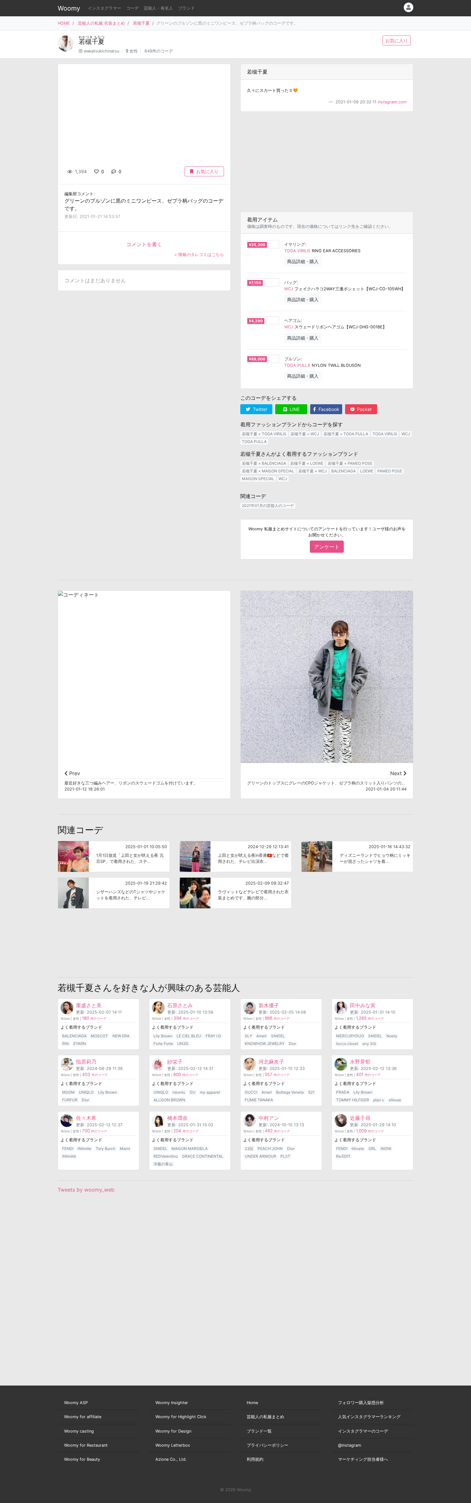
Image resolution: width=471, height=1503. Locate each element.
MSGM (68, 1092)
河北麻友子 (271, 1061)
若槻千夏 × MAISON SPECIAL (268, 471)
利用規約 (255, 1459)
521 (311, 1092)
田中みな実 (363, 1005)
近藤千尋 (360, 1118)
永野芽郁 (360, 1061)
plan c (378, 1099)
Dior (292, 1043)
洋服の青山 (163, 1163)
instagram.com (392, 102)
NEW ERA (120, 1035)
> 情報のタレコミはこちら (199, 254)
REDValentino (165, 1156)
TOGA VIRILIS (297, 250)
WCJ (288, 288)
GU (192, 1092)
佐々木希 (86, 1118)
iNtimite (84, 1148)
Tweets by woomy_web (86, 1189)
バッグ (290, 282)
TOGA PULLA (297, 365)
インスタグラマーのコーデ (363, 1431)
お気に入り (396, 40)
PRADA (342, 1092)
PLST (285, 1156)
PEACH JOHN (270, 1148)
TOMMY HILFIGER (352, 1099)
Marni (125, 1148)
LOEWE (366, 471)
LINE (294, 409)
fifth (65, 1043)
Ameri (261, 1035)
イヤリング (294, 244)
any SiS (369, 1043)
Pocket (364, 409)
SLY (248, 1035)
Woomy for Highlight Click (180, 1416)
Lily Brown (162, 1035)
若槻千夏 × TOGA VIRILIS (264, 433)
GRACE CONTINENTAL (202, 1156)
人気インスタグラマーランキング (369, 1416)
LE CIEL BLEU (189, 1035)
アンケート (327, 546)
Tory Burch (105, 1148)
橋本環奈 (177, 1118)
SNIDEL (278, 1035)
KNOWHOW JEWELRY (265, 1043)
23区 (249, 1148)
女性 (133, 51)
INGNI (386, 1148)
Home (252, 1402)
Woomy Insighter (171, 1402)
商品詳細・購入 (302, 261)
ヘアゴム (292, 320)
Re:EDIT (343, 1156)
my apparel (210, 1092)
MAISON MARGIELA (189, 1148)
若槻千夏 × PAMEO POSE (350, 463)
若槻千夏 (141, 23)
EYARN (79, 1043)
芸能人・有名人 (158, 8)
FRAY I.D (213, 1035)
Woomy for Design (173, 1431)
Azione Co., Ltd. (171, 1459)
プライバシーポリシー (267, 1445)
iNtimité (69, 1156)
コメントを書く (144, 244)
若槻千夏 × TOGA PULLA (346, 433)
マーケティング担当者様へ (363, 1459)
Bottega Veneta (290, 1092)
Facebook (328, 409)
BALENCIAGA (343, 471)
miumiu (178, 1092)
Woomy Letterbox (172, 1445)
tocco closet (347, 1043)
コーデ (132, 8)
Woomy (69, 8)
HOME (64, 23)
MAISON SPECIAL (258, 478)
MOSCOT (99, 1035)
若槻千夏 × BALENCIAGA (264, 463)
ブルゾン (292, 359)
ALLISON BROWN (169, 1099)
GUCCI (251, 1092)
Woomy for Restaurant (86, 1445)
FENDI (67, 1148)
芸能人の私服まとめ (265, 1416)
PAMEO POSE (389, 471)
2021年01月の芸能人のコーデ (268, 505)
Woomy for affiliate (82, 1416)
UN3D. (183, 1043)
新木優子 (269, 1005)
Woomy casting (79, 1431)
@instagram (349, 1445)
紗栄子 (175, 1061)
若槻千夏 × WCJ (305, 433)
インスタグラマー (104, 8)
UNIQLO (86, 1092)
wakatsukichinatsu (101, 51)
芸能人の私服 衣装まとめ (101, 23)
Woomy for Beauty (82, 1459)
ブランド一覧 (259, 1431)
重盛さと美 (89, 1005)
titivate (357, 1148)
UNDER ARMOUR (260, 1156)
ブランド (186, 8)
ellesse (395, 1099)
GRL (372, 1148)
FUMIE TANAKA (259, 1099)
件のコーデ (94, 1018)
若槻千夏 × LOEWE (306, 463)
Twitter (259, 409)
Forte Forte (163, 1043)
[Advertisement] (326, 161)
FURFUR (70, 1099)
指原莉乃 (86, 1061)
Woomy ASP (76, 1402)
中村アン (269, 1118)
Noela (391, 1035)
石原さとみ (180, 1005)
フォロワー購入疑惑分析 (361, 1402)
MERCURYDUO (350, 1035)
